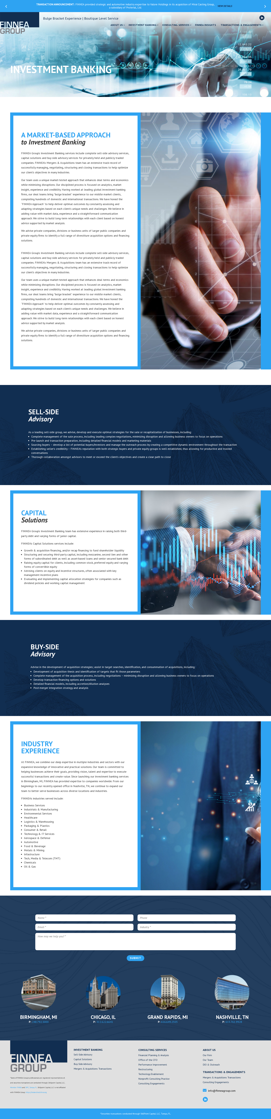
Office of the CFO (147, 1060)
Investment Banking (143, 25)
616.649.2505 (169, 1022)
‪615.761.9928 (234, 1022)
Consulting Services (175, 25)
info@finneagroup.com (222, 1090)
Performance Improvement (152, 1064)
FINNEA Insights (205, 25)
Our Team (208, 1060)
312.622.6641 (104, 1022)
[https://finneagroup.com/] (38, 1071)
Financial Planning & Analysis (153, 1055)
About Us (117, 25)
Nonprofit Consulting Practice (154, 1079)
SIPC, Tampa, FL (31, 1087)
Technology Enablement (151, 1074)
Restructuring (145, 1069)
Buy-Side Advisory (83, 1064)
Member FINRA (16, 1087)
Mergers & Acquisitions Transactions (93, 1069)
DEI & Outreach (211, 1064)
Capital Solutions (83, 1059)
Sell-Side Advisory (83, 1054)
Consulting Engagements (151, 1083)
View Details (225, 6)
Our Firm (207, 1055)
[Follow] (261, 17)
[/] (19, 23)
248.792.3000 (40, 1022)
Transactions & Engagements (241, 25)
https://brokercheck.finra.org (36, 1092)
